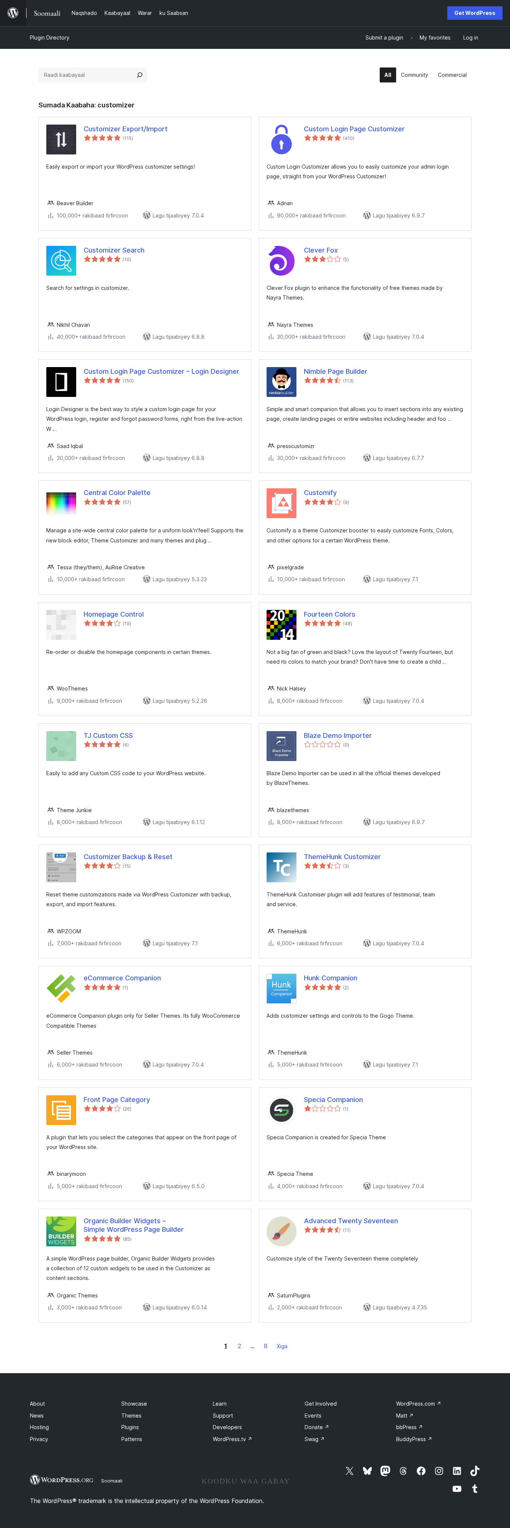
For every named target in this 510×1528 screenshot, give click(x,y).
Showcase (134, 1403)
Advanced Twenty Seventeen (351, 1221)
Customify (320, 493)
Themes (131, 1415)
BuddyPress (414, 1439)
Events (313, 1415)
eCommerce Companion (122, 978)
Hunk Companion (330, 978)
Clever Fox (321, 250)
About (37, 1403)
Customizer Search (114, 250)
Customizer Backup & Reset (128, 857)
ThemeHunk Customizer (342, 857)
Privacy (39, 1439)
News (37, 1415)
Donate (317, 1427)
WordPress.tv (232, 1439)
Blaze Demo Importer (338, 735)
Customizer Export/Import (126, 129)
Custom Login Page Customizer (354, 129)
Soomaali (111, 1481)
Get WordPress (474, 13)
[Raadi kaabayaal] (139, 75)
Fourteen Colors (329, 614)
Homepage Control (114, 614)
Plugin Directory (49, 37)
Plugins (130, 1427)
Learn (220, 1403)
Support (223, 1415)
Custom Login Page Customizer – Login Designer (161, 371)
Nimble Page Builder (335, 371)
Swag (315, 1439)
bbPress (409, 1427)
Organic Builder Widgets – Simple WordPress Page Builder (134, 1225)
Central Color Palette (117, 493)
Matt (405, 1415)
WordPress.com (418, 1403)
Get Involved (321, 1403)
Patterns (131, 1439)
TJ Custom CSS (108, 735)
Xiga (282, 1346)
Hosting (39, 1427)
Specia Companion (333, 1099)
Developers (227, 1427)
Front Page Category (117, 1099)
